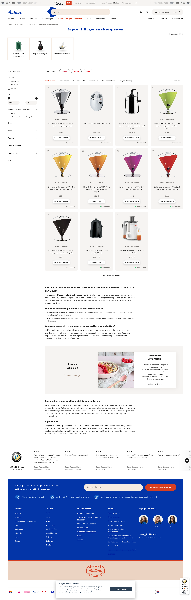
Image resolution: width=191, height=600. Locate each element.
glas (95, 428)
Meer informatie (85, 593)
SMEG (48, 521)
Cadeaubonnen (114, 517)
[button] (114, 81)
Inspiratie (149, 19)
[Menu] (188, 579)
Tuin (16, 525)
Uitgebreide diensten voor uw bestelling (89, 518)
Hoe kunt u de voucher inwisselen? (122, 550)
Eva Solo (49, 545)
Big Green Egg (51, 529)
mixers (85, 431)
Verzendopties (83, 527)
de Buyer (49, 541)
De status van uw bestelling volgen (122, 542)
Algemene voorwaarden (86, 531)
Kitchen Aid (50, 525)
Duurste (76, 81)
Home (17, 537)
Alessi (121, 405)
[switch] (184, 592)
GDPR (79, 535)
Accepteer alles (121, 589)
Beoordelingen (113, 513)
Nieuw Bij (163, 19)
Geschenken (177, 19)
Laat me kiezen (64, 595)
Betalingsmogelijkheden (86, 523)
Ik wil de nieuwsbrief (160, 487)
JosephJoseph (51, 533)
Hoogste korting (125, 81)
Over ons (111, 554)
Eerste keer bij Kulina (116, 521)
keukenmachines (99, 431)
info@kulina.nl (148, 534)
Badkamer (19, 529)
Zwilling (49, 537)
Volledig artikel (154, 384)
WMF (48, 513)
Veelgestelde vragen (116, 525)
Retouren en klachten (85, 513)
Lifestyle (18, 533)
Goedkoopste (64, 81)
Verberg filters (16, 71)
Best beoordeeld (108, 81)
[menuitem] (11, 19)
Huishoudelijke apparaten (25, 521)
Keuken (18, 513)
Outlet (17, 541)
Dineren (18, 517)
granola (48, 428)
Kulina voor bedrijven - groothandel (117, 530)
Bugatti (130, 405)
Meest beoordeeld (90, 81)
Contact (80, 539)
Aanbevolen (50, 81)
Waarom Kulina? (114, 546)
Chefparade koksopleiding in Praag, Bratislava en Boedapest (120, 537)
